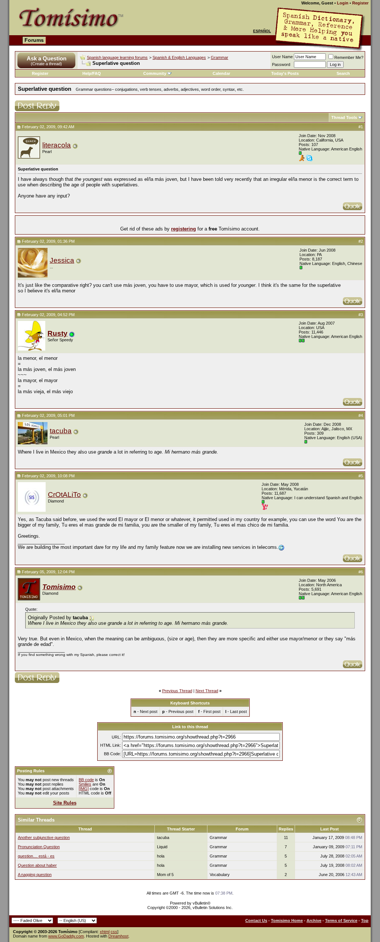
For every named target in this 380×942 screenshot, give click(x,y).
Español (262, 31)
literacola (56, 145)
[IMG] (84, 788)
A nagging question (35, 874)
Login (342, 3)
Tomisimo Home (287, 920)
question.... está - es (36, 856)
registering (183, 229)
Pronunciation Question (39, 847)
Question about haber (37, 865)
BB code (86, 779)
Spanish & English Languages (179, 57)
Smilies (85, 784)
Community (154, 73)
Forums (34, 40)
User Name (282, 56)
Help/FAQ (91, 73)
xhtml (104, 931)
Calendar (221, 73)
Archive (314, 920)
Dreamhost (118, 936)
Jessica (62, 260)
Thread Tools (344, 117)
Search (343, 73)
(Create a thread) (46, 64)
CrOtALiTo (64, 494)
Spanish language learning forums (117, 57)
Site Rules (64, 803)
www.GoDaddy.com (66, 936)
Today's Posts (285, 73)
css (114, 931)
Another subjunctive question (44, 837)
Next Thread (207, 691)
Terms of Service (341, 920)
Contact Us (256, 920)
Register (360, 3)
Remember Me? (348, 57)
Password (281, 64)
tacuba (61, 431)
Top (364, 920)
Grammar (219, 57)
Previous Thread (177, 691)
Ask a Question (46, 58)
